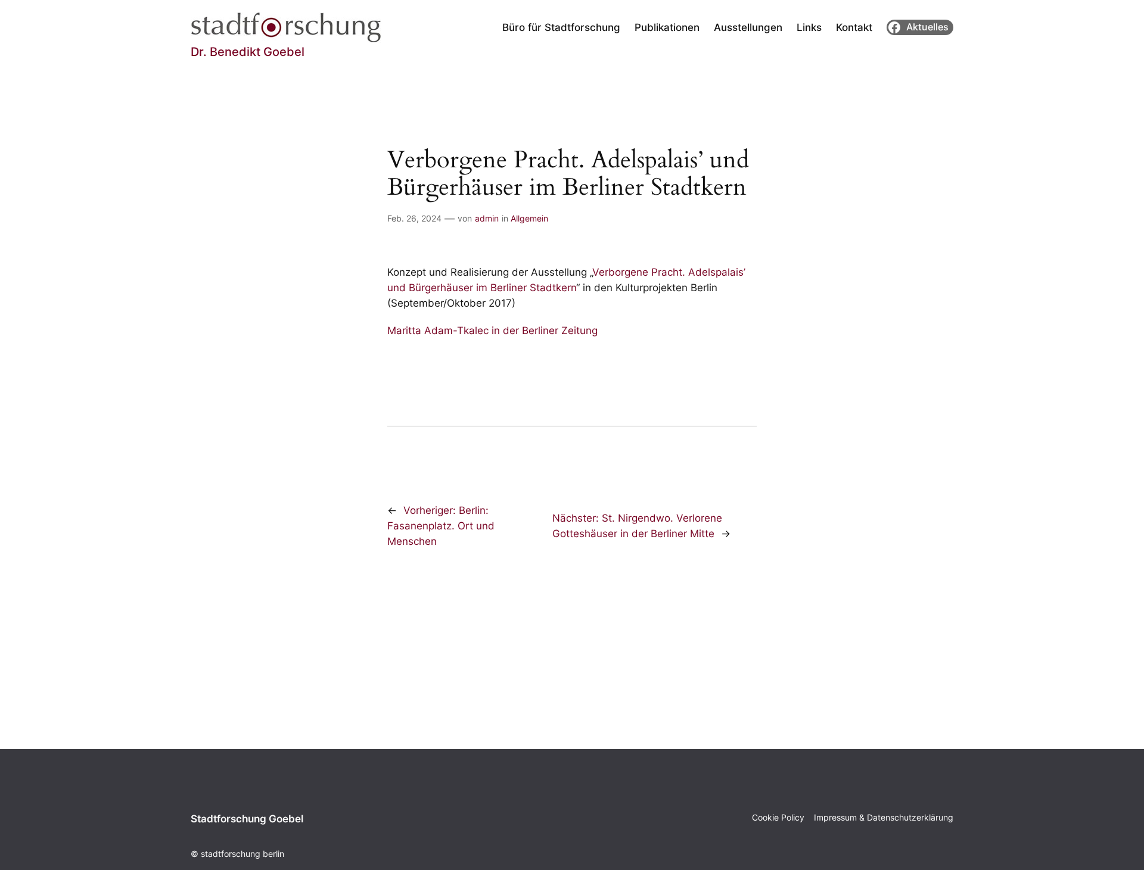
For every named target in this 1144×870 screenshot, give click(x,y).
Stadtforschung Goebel (247, 819)
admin (487, 218)
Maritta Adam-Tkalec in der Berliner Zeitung (492, 330)
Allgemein (529, 218)
